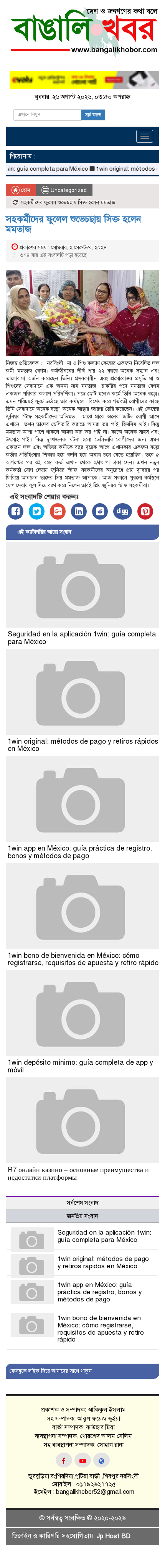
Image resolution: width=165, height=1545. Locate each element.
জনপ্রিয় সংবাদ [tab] (82, 1216)
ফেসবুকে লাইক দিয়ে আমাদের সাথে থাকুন (51, 1371)
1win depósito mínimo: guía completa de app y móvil (80, 1066)
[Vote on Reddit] (100, 511)
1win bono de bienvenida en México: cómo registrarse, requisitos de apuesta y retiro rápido (83, 959)
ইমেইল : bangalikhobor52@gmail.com (83, 1492)
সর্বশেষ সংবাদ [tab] (83, 1203)
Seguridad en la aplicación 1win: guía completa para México (82, 638)
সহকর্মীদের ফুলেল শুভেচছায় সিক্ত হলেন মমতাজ (73, 224)
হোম (25, 190)
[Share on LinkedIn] (79, 511)
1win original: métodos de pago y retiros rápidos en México (83, 745)
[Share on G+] (58, 511)
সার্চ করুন (93, 115)
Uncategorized (69, 190)
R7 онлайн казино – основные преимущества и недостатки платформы (78, 1174)
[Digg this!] (122, 511)
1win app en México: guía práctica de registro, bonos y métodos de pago (80, 852)
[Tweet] (37, 511)
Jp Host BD (113, 1536)
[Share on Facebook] (15, 511)
